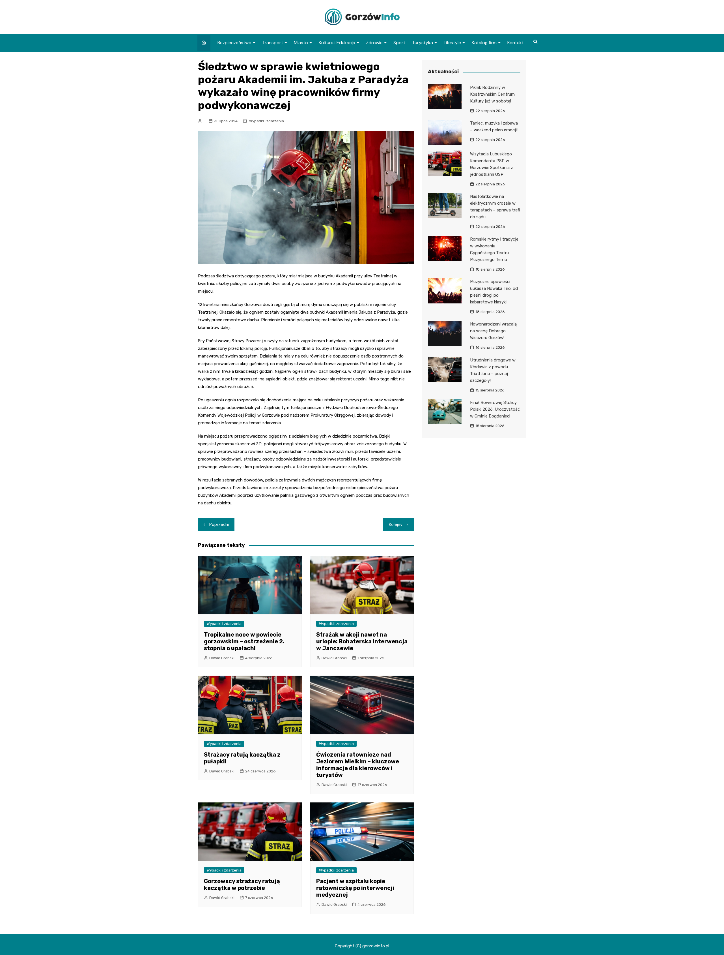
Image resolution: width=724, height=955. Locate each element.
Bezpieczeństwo (234, 43)
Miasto (301, 43)
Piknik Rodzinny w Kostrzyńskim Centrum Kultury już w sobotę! (492, 94)
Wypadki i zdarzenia (266, 121)
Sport (399, 43)
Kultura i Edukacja (337, 43)
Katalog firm (484, 43)
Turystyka (422, 43)
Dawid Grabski (221, 658)
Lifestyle (452, 43)
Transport (272, 43)
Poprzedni (219, 524)
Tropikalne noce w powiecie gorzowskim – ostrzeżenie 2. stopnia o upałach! (244, 641)
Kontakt (515, 43)
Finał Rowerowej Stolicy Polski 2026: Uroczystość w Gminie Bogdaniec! (495, 409)
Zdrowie (374, 43)
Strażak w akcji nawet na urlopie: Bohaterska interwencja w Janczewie (362, 641)
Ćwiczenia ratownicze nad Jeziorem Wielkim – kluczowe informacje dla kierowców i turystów (357, 764)
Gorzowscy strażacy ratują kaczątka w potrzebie (242, 884)
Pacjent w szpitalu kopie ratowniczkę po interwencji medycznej (355, 888)
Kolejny (395, 524)
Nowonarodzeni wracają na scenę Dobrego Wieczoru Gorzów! (493, 331)
